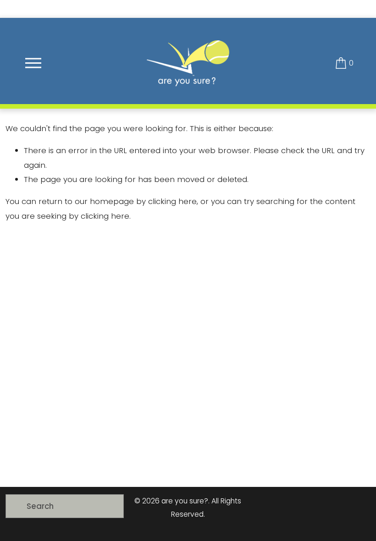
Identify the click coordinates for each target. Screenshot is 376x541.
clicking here (172, 201)
